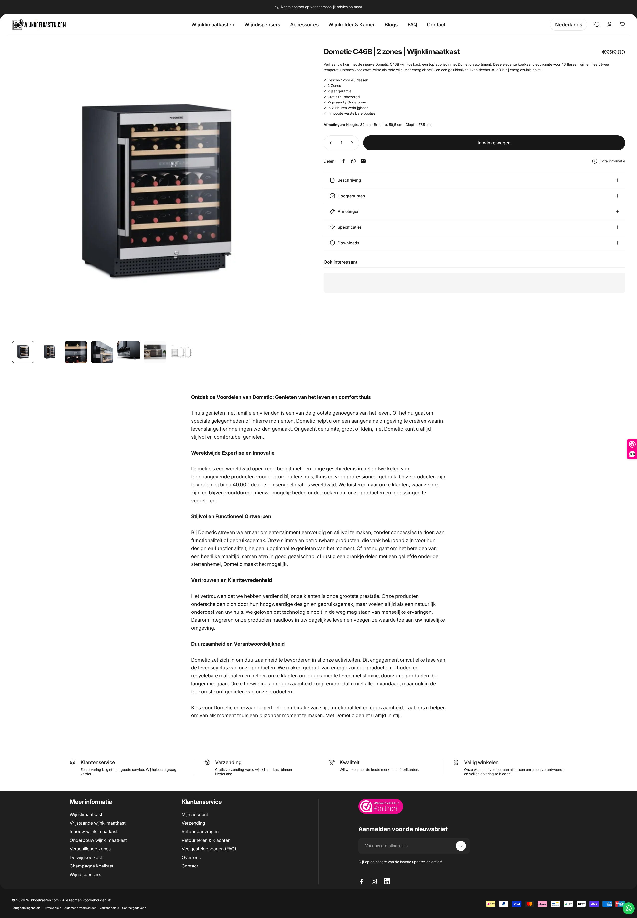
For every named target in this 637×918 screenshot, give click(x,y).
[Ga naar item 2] (49, 352)
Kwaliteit (350, 762)
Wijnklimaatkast (86, 814)
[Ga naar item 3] (76, 352)
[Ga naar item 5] (128, 352)
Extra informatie (612, 161)
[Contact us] (629, 908)
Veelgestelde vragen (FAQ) (209, 848)
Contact (190, 865)
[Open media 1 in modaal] (156, 192)
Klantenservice (98, 762)
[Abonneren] (461, 846)
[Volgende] (288, 204)
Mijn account (195, 814)
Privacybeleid (52, 908)
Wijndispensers (85, 874)
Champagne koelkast (91, 865)
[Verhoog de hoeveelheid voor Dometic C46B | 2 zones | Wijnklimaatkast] (353, 143)
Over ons (191, 857)
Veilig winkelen (481, 762)
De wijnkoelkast (86, 857)
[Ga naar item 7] (181, 352)
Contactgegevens (134, 908)
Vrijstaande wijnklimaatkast (98, 823)
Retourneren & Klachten (206, 840)
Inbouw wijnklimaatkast (94, 831)
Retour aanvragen (200, 831)
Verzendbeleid (109, 908)
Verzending (228, 762)
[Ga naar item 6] (155, 352)
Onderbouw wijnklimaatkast (98, 840)
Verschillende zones (90, 848)
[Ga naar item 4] (102, 352)
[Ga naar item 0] (23, 352)
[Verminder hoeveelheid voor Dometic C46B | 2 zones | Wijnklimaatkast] (329, 143)
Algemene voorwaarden (80, 908)
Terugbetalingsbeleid (26, 908)
